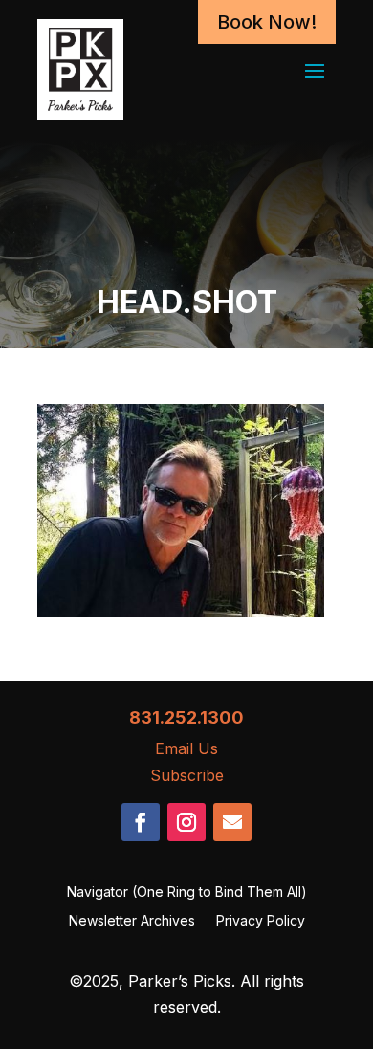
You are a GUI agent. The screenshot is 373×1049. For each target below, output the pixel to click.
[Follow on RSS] (232, 822)
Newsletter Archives (132, 921)
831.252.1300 (186, 717)
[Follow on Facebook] (140, 822)
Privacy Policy (260, 921)
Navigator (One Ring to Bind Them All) (187, 892)
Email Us (186, 748)
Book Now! (267, 22)
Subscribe (187, 775)
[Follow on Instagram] (186, 822)
